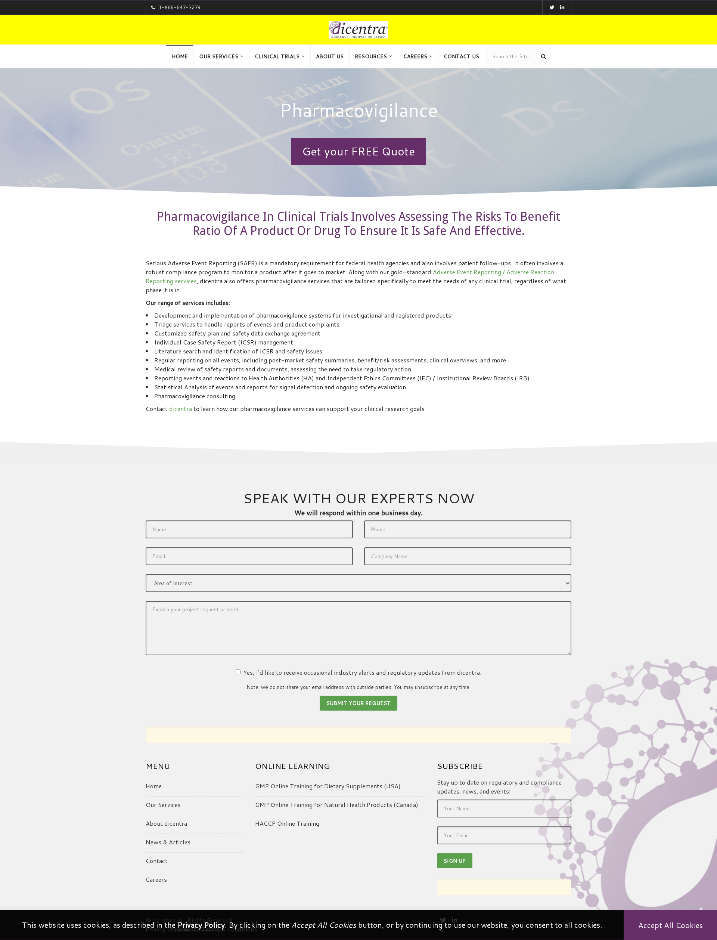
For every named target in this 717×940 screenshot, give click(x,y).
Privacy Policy (201, 924)
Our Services (163, 804)
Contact (157, 860)
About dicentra (166, 823)
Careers (156, 879)
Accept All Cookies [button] (670, 925)
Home (154, 786)
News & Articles (168, 842)
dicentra (180, 408)
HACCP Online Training (287, 823)
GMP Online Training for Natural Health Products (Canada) (336, 804)
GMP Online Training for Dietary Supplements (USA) (328, 786)
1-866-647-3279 (180, 7)
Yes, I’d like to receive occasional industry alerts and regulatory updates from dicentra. (362, 672)
